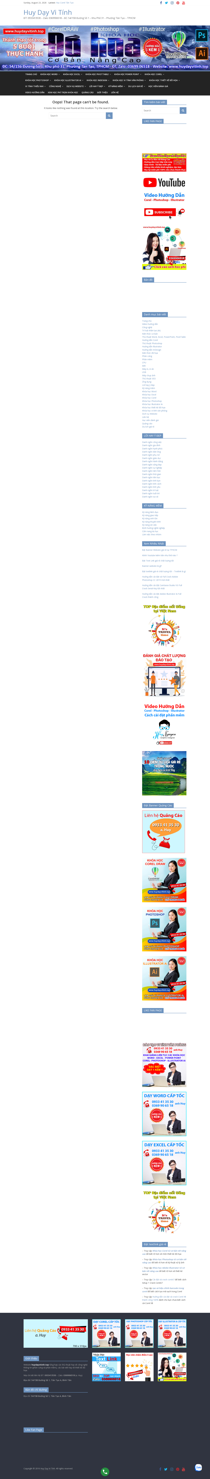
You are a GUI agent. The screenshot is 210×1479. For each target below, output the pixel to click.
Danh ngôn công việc (152, 442)
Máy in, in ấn (148, 369)
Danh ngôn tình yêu (151, 487)
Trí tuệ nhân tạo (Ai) (151, 330)
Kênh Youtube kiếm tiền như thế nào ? (159, 555)
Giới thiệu (102, 92)
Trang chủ (31, 74)
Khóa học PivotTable (97, 74)
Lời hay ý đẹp (96, 86)
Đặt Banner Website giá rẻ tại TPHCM (159, 550)
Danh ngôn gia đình (151, 445)
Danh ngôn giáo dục (151, 458)
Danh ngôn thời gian (151, 474)
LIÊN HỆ (115, 92)
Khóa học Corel (153, 74)
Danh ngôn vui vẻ (150, 496)
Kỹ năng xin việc (149, 524)
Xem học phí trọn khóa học (63, 92)
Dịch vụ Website (149, 413)
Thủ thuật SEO (149, 378)
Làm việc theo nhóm (151, 534)
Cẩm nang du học (150, 531)
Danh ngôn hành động (152, 461)
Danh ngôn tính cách (151, 483)
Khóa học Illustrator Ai (67, 80)
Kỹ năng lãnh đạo (150, 512)
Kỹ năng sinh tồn (149, 518)
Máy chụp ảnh (148, 375)
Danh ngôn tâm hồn (151, 471)
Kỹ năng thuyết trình (151, 521)
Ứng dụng (147, 381)
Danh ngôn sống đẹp (152, 464)
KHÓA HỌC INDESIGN (97, 80)
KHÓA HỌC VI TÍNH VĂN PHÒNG (128, 80)
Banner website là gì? (152, 566)
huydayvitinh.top (40, 1364)
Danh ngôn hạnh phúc (152, 448)
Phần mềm (147, 359)
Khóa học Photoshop (37, 80)
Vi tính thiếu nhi (34, 86)
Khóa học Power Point (126, 74)
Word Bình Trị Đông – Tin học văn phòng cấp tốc (78, 2)
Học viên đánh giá (158, 86)
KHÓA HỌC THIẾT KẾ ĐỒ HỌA (163, 80)
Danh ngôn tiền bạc (151, 477)
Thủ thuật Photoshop (152, 343)
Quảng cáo (88, 92)
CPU (144, 362)
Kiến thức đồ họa (150, 353)
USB (144, 372)
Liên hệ (145, 417)
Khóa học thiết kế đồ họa (153, 407)
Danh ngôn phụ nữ (151, 454)
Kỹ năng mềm (115, 86)
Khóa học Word (49, 74)
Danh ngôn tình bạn (151, 480)
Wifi (144, 365)
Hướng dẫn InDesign (151, 349)
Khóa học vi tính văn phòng (154, 410)
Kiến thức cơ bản (150, 333)
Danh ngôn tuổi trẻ (151, 493)
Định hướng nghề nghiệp (153, 528)
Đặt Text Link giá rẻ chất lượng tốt (158, 560)
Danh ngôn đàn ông (151, 451)
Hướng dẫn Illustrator (152, 346)
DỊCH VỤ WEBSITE (75, 86)
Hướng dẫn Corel (150, 340)
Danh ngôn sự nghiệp (152, 467)
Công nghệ (55, 86)
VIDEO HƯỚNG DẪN (34, 92)
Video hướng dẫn (150, 324)
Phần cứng (147, 356)
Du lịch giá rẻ (135, 86)
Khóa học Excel (71, 74)
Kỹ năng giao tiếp (150, 515)
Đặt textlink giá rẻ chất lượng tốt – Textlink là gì (164, 571)
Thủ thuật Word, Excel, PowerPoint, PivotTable (164, 337)
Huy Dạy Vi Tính (48, 12)
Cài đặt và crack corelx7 (163, 1279)
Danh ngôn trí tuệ (150, 490)
